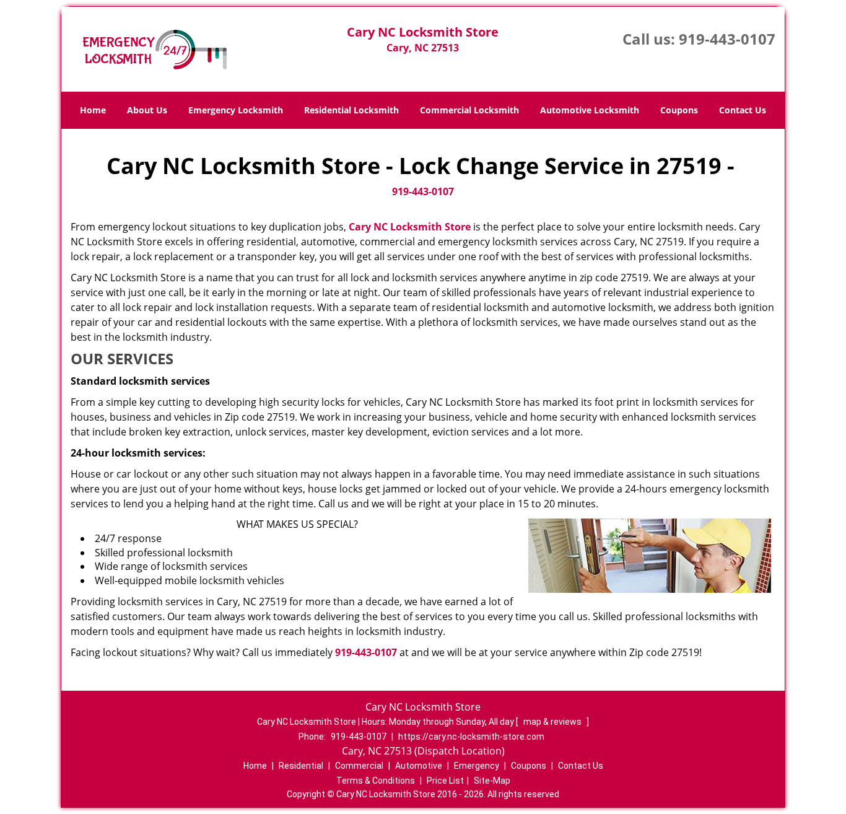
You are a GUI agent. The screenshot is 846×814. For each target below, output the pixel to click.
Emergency (476, 766)
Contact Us (742, 110)
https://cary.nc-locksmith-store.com (471, 737)
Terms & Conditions (375, 781)
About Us (147, 110)
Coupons (679, 110)
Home (93, 110)
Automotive (418, 766)
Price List (445, 781)
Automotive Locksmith (589, 110)
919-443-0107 (727, 38)
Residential (301, 766)
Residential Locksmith (351, 110)
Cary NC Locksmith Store (410, 227)
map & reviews (553, 722)
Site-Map (492, 781)
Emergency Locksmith (235, 110)
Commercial (359, 766)
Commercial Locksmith (469, 110)
